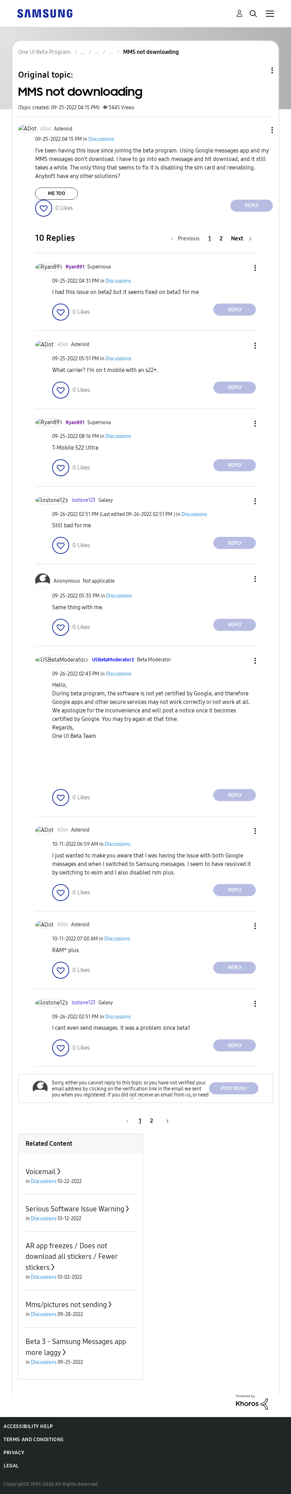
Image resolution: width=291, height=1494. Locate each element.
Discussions (101, 139)
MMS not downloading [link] (151, 52)
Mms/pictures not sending (66, 1304)
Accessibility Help (28, 1426)
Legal (11, 1466)
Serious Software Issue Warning (75, 1209)
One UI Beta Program (44, 52)
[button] (260, 129)
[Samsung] (44, 13)
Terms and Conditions (34, 1440)
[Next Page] (165, 1120)
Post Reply (234, 1088)
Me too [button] (56, 193)
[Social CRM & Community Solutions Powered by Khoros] (252, 1401)
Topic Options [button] (260, 70)
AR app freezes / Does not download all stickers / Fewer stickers (71, 1257)
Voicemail (41, 1171)
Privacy (14, 1453)
